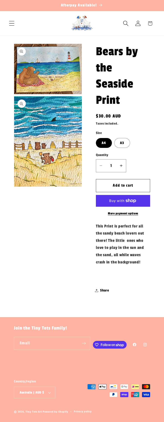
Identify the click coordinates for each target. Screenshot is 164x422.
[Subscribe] (84, 343)
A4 (104, 143)
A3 (122, 143)
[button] (12, 23)
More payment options (123, 213)
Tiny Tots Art (34, 411)
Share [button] (104, 290)
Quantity (102, 155)
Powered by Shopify (55, 411)
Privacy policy (83, 411)
